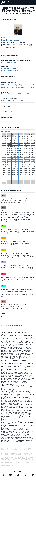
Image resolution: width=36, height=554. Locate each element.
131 (27, 146)
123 (8, 146)
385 (13, 173)
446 (15, 179)
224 (10, 156)
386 (15, 173)
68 (20, 140)
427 (17, 177)
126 (15, 146)
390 (25, 173)
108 (20, 144)
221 (3, 156)
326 (15, 166)
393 (32, 173)
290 (25, 162)
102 (5, 144)
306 (15, 164)
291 (27, 162)
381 (3, 173)
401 (3, 175)
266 (15, 160)
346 (15, 168)
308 (20, 164)
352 (29, 168)
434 (34, 177)
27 (17, 136)
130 (25, 146)
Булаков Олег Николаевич (9, 68)
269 (22, 160)
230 (25, 156)
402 (5, 175)
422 (5, 177)
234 (34, 156)
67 (17, 140)
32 (29, 136)
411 (27, 175)
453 (32, 179)
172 (29, 150)
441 (3, 179)
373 (32, 171)
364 (10, 171)
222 (5, 156)
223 (8, 156)
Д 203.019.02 (5, 100)
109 (22, 144)
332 (29, 166)
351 (27, 168)
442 (5, 179)
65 (12, 140)
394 (34, 173)
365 (13, 171)
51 (27, 138)
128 (20, 146)
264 (10, 160)
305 (13, 164)
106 (15, 144)
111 (27, 144)
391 (27, 173)
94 (34, 142)
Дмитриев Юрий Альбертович (10, 70)
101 (3, 144)
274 (34, 160)
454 (34, 179)
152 (29, 148)
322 (5, 166)
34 (34, 136)
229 (22, 156)
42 (5, 138)
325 (13, 166)
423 (8, 177)
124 (10, 146)
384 (10, 173)
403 (8, 175)
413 (32, 175)
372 (29, 171)
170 (25, 150)
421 (3, 177)
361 (3, 171)
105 (13, 144)
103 (8, 144)
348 (20, 168)
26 (15, 136)
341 (3, 168)
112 (29, 144)
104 (10, 144)
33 (32, 136)
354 (34, 168)
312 (29, 164)
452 (29, 179)
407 (17, 175)
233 (32, 156)
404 (10, 175)
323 (8, 166)
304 (10, 164)
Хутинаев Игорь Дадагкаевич (10, 71)
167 (17, 150)
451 (27, 179)
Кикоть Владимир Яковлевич (10, 62)
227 (17, 156)
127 (17, 146)
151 (27, 148)
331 (27, 166)
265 (13, 160)
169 (22, 150)
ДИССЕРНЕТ (6, 2)
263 (8, 160)
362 (5, 171)
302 (5, 164)
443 (8, 179)
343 (8, 168)
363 (8, 171)
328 (20, 166)
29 (22, 136)
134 (34, 146)
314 (34, 164)
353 (32, 168)
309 (22, 164)
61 (2, 140)
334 (34, 166)
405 (13, 175)
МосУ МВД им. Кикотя (18, 100)
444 (10, 179)
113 (32, 144)
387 (17, 173)
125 (13, 146)
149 (22, 148)
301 (3, 164)
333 (32, 166)
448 (20, 179)
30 (24, 136)
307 (17, 164)
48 (20, 138)
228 (20, 156)
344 (10, 168)
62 (5, 140)
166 (15, 150)
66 (15, 140)
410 (25, 175)
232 (29, 156)
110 (25, 144)
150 (25, 148)
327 (17, 166)
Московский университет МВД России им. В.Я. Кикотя (17, 94)
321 (3, 166)
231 (27, 156)
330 (25, 166)
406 (15, 175)
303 (8, 164)
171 (27, 150)
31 (27, 136)
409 (22, 175)
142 (5, 148)
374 (34, 171)
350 (25, 168)
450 (25, 179)
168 (20, 150)
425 (13, 177)
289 (22, 162)
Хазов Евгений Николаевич (10, 40)
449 (22, 179)
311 (27, 164)
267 (17, 160)
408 (20, 175)
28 (20, 136)
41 (2, 138)
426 (15, 177)
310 (25, 164)
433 (32, 177)
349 (22, 168)
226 (15, 156)
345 (13, 168)
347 (17, 168)
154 (34, 148)
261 (3, 160)
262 (5, 160)
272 (29, 160)
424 (10, 177)
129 (22, 146)
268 (20, 160)
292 (29, 162)
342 (5, 168)
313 (32, 164)
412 (29, 175)
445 (13, 179)
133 (32, 146)
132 (29, 146)
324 (10, 166)
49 (22, 138)
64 (10, 140)
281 (3, 162)
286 (15, 162)
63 (7, 140)
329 (22, 166)
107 (17, 144)
